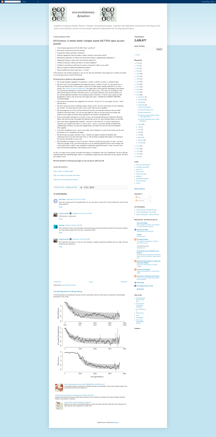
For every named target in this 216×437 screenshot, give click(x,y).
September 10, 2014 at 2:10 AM (81, 213)
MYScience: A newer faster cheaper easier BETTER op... (148, 116)
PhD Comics (140, 313)
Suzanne (61, 225)
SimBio (139, 234)
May (139, 132)
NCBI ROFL (140, 289)
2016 (138, 89)
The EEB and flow (142, 239)
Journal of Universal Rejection (75, 88)
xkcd (137, 315)
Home (91, 282)
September (141, 105)
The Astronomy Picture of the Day (140, 299)
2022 (138, 73)
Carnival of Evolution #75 (145, 110)
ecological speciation (142, 167)
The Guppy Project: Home (145, 286)
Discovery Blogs (142, 223)
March (140, 137)
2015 (138, 92)
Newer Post (57, 282)
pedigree (139, 176)
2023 (138, 71)
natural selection (141, 174)
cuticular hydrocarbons (143, 165)
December (141, 97)
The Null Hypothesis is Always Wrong (67, 291)
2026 (138, 63)
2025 (138, 66)
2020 (138, 79)
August (140, 124)
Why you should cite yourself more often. (67, 175)
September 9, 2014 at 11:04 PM (75, 199)
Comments (140, 200)
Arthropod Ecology (143, 246)
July (139, 127)
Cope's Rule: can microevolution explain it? (77, 402)
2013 (138, 146)
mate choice (140, 171)
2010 (138, 154)
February (141, 140)
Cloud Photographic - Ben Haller (146, 212)
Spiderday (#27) (141, 247)
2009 (138, 156)
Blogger (116, 422)
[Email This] (85, 187)
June (139, 129)
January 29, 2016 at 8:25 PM (81, 239)
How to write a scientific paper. (63, 171)
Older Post (124, 282)
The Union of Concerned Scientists (140, 305)
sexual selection (141, 181)
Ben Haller (62, 199)
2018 (138, 84)
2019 (138, 81)
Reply (60, 207)
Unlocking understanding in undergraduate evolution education (74, 395)
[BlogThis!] (87, 187)
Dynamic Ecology (142, 229)
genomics (139, 169)
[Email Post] (81, 187)
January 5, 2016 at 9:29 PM (73, 225)
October (140, 102)
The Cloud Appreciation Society (140, 321)
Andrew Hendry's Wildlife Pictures (146, 210)
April (139, 135)
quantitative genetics (142, 178)
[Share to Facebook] (91, 187)
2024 (138, 68)
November (141, 99)
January (140, 143)
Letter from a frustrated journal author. (65, 179)
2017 (138, 87)
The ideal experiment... (145, 112)
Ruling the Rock (141, 236)
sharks (138, 183)
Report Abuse (139, 189)
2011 (138, 151)
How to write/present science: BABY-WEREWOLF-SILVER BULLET (84, 384)
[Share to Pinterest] (93, 187)
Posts (139, 197)
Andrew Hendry (64, 213)
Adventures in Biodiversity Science (148, 276)
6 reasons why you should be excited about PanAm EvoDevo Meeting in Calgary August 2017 (149, 256)
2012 (138, 148)
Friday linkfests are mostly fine (145, 231)
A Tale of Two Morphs (144, 107)
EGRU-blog (140, 282)
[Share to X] (89, 187)
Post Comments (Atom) (69, 285)
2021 (138, 76)
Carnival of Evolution (143, 269)
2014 (138, 95)
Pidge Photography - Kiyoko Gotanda (147, 214)
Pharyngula (139, 317)
